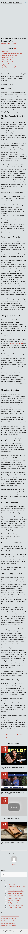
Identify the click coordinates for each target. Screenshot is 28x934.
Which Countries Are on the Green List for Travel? (13, 767)
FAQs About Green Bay (8, 70)
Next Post (21, 735)
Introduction (5, 51)
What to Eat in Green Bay (8, 57)
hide (15, 48)
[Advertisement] (14, 20)
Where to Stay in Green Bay (9, 55)
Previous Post (7, 735)
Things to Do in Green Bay (9, 59)
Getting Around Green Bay (9, 66)
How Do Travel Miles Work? (8, 923)
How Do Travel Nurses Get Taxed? (10, 916)
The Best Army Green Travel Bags (10, 818)
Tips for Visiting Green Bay (9, 68)
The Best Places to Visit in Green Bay (12, 53)
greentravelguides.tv (11, 2)
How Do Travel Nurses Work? (8, 925)
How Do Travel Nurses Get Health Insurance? (12, 920)
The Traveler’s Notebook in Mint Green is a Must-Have (13, 843)
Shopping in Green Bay (8, 62)
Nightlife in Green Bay (8, 64)
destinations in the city (16, 343)
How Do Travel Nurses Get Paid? (9, 918)
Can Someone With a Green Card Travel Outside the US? (12, 793)
